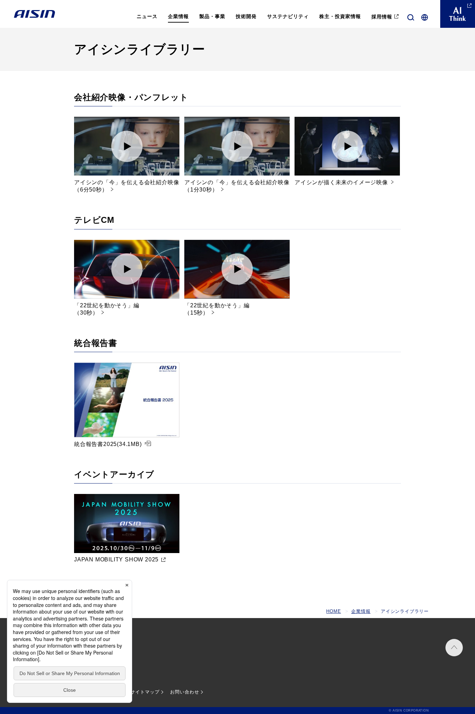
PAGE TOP (454, 647)
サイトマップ (145, 692)
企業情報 (360, 611)
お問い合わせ (184, 692)
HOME (333, 611)
